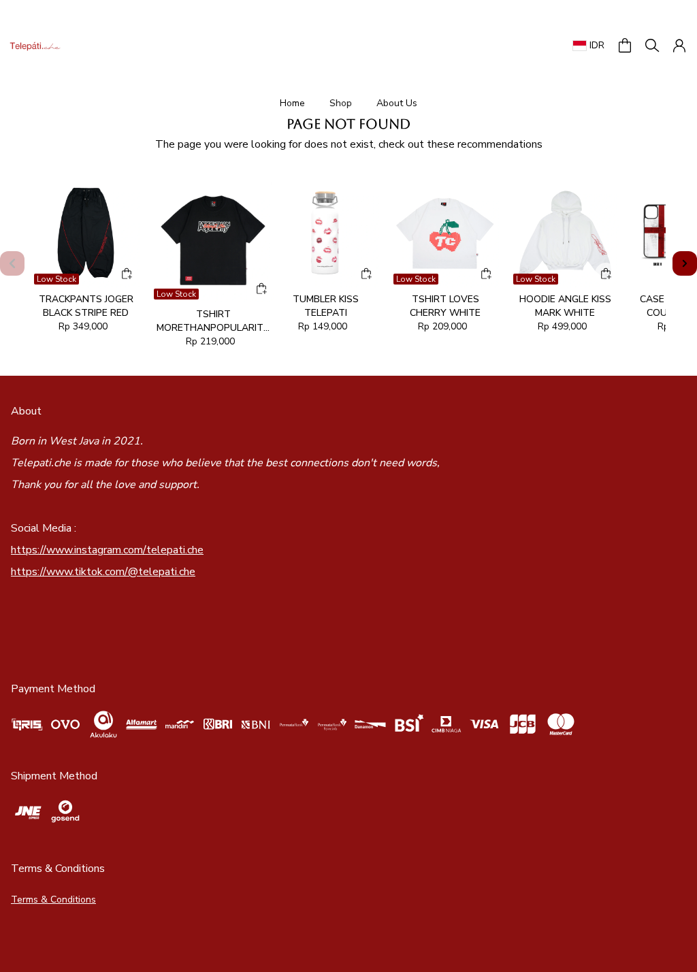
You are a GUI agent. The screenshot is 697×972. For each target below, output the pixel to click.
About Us (396, 103)
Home (292, 103)
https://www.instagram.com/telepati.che (107, 549)
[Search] (652, 45)
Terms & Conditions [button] (53, 899)
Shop (340, 103)
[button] (625, 45)
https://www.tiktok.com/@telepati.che (103, 571)
